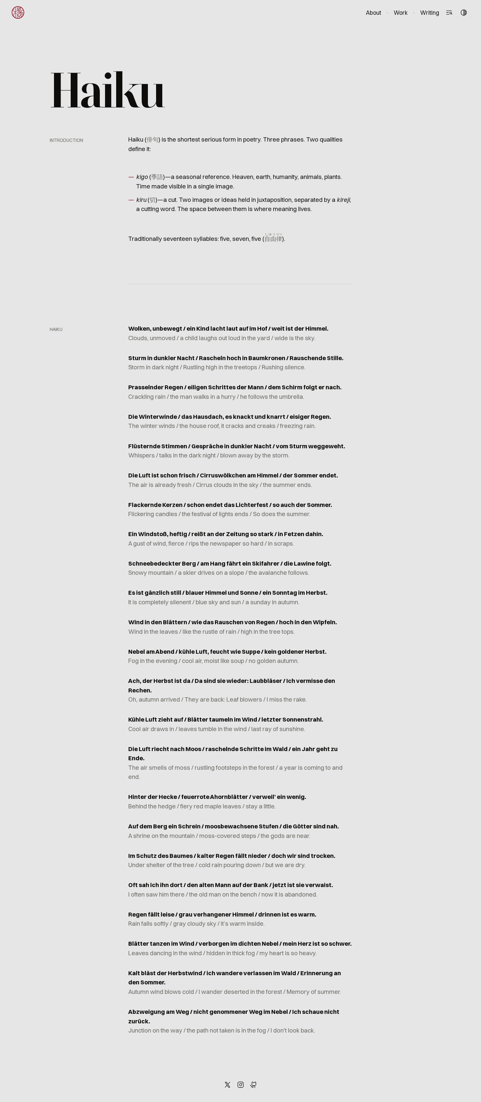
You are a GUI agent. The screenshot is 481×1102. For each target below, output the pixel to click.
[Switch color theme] (463, 12)
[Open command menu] (448, 12)
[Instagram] (240, 1084)
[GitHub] (253, 1084)
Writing (429, 12)
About (373, 12)
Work (401, 12)
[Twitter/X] (227, 1084)
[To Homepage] (18, 12)
